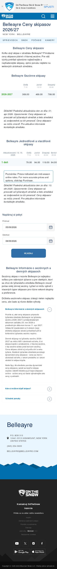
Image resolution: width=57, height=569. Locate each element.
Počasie (36, 40)
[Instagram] (33, 543)
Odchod (5, 234)
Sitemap (28, 527)
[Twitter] (25, 543)
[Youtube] (17, 543)
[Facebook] (42, 543)
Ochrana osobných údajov (28, 521)
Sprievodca (10, 40)
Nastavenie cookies (28, 534)
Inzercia (28, 508)
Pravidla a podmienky (28, 524)
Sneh (24, 40)
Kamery (50, 40)
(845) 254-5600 (14, 446)
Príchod (5, 221)
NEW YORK (9, 34)
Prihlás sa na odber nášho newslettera (29, 513)
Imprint (28, 517)
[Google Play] (22, 551)
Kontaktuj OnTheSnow (28, 504)
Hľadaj (28, 253)
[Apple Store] (38, 551)
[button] (43, 16)
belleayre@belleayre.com (22, 451)
